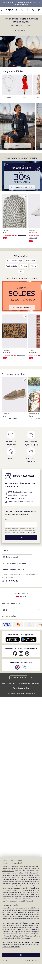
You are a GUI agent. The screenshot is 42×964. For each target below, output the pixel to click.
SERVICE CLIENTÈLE (11, 603)
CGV (31, 677)
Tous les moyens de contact (16, 564)
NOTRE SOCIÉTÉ (9, 616)
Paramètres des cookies (31, 960)
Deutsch (22, 596)
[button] (3, 10)
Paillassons (30, 261)
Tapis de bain (11, 266)
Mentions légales (24, 683)
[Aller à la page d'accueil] (9, 10)
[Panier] (39, 10)
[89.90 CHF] (14, 394)
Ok (21, 955)
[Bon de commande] (27, 10)
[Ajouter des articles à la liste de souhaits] (24, 196)
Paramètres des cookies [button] (21, 688)
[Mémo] (33, 10)
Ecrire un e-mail (14, 557)
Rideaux (24, 266)
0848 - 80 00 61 (10, 580)
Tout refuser (6, 960)
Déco (21, 271)
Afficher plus (31, 532)
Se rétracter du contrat (18, 677)
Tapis (34, 266)
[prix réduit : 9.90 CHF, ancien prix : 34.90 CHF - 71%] (14, 331)
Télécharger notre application (21, 634)
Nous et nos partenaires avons (12, 866)
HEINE (4, 610)
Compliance (36, 683)
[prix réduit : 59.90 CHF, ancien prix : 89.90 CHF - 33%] (14, 211)
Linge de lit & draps (14, 261)
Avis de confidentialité (9, 683)
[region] (21, 910)
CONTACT (6, 550)
